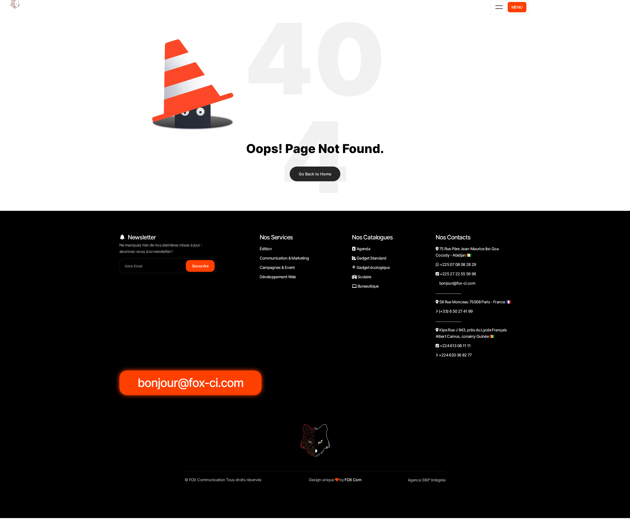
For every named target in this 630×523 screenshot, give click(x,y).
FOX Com (353, 479)
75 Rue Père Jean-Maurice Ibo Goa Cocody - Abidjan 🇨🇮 (467, 252)
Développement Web (278, 276)
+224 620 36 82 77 (455, 355)
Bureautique (368, 286)
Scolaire (364, 276)
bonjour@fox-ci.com (456, 283)
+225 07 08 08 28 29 (457, 264)
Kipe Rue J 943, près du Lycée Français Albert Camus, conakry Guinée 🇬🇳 (471, 333)
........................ (448, 292)
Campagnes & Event (277, 267)
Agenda (363, 248)
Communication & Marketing (284, 258)
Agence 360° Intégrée (426, 479)
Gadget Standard (371, 258)
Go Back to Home (315, 173)
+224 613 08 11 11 (455, 345)
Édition (266, 248)
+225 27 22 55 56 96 (457, 273)
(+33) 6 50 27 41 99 (455, 311)
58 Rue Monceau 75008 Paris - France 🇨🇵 (474, 301)
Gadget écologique (373, 267)
